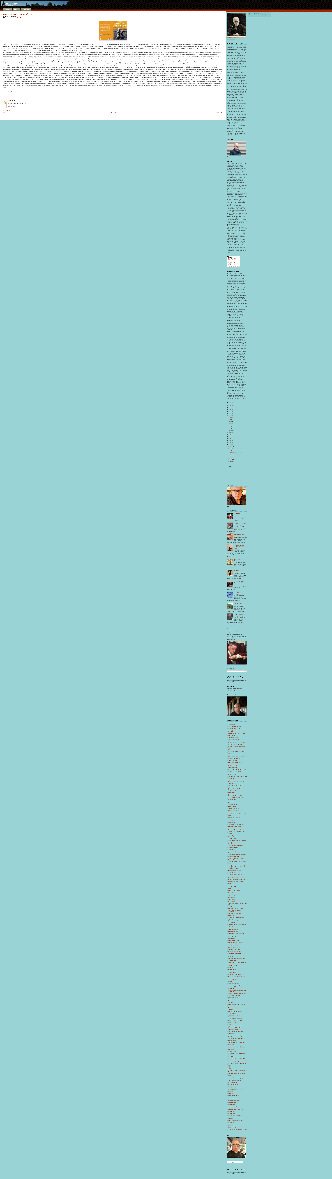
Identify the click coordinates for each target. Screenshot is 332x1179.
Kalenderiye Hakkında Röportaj (235, 908)
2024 (230, 409)
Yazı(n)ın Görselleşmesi (234, 632)
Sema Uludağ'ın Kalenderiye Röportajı (237, 1035)
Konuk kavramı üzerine (233, 946)
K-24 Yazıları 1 (231, 894)
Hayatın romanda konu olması (235, 874)
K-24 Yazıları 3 (231, 896)
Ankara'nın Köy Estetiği (233, 739)
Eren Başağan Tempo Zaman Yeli (236, 824)
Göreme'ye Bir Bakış (233, 847)
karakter (230, 927)
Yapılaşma (230, 1091)
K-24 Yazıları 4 (231, 897)
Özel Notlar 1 (231, 1000)
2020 (230, 417)
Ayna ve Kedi (231, 755)
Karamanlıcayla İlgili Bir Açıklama (236, 933)
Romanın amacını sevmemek (235, 1020)
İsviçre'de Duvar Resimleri (234, 890)
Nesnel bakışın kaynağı (233, 983)
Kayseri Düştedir (232, 938)
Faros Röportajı (231, 835)
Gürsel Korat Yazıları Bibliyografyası (236, 853)
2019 (230, 419)
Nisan (231, 461)
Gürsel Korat (10, 4)
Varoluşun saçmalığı (233, 1084)
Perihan (9, 100)
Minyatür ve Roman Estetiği (234, 974)
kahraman (230, 906)
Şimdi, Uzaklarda (238, 603)
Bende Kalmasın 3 (232, 765)
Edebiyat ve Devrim (232, 804)
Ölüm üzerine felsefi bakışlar (234, 999)
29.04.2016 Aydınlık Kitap (234, 728)
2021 (230, 415)
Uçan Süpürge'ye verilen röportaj (236, 1078)
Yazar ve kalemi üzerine (233, 1095)
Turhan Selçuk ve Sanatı (234, 1077)
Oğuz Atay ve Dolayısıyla (234, 995)
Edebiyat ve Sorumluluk (233, 808)
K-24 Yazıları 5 (231, 899)
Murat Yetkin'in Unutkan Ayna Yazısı (236, 976)
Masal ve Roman (232, 969)
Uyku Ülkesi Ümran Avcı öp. (234, 1080)
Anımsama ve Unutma (233, 737)
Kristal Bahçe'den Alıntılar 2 (234, 953)
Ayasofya (230, 749)
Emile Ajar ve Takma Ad (233, 819)
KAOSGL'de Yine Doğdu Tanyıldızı (236, 917)
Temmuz (232, 457)
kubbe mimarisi (231, 955)
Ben (229, 764)
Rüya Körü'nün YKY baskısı (234, 1027)
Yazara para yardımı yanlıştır (234, 1098)
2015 (230, 428)
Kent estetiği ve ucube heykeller (235, 942)
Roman (230, 1017)
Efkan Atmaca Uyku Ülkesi (234, 810)
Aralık (231, 446)
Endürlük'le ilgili (232, 820)
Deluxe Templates (266, 14)
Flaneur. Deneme (232, 838)
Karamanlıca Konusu (233, 929)
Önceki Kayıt (220, 112)
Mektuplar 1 (237, 570)
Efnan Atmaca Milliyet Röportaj (235, 812)
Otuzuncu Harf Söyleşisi (233, 997)
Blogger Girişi (26, 9)
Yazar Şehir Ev (231, 1093)
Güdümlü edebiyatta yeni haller (235, 851)
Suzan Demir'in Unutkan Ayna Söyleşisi (237, 1046)
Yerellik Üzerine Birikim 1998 (235, 1115)
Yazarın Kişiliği (231, 1104)
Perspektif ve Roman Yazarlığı (235, 1011)
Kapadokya (230, 919)
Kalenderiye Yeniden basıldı (234, 913)
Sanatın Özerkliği (232, 1033)
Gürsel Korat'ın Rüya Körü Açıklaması (237, 854)
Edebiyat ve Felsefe (232, 806)
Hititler (229, 876)
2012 (230, 434)
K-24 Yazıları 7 (231, 901)
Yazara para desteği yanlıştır (234, 1097)
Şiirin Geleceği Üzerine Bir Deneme (236, 1047)
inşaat (229, 883)
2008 (230, 442)
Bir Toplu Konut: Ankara (233, 773)
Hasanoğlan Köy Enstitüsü (234, 872)
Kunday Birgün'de (232, 956)
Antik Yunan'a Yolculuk (233, 741)
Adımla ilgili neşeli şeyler (234, 730)
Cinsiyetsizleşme (232, 783)
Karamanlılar (231, 935)
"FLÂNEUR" (237, 513)
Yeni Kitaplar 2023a (232, 1113)
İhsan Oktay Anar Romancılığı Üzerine (237, 879)
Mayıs (231, 459)
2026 (230, 405)
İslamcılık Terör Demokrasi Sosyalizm (237, 886)
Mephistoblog (256, 15)
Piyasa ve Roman (232, 1013)
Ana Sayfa (113, 112)
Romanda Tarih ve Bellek (240, 523)
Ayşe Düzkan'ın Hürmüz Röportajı (236, 756)
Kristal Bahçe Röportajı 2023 (235, 949)
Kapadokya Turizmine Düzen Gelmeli (237, 924)
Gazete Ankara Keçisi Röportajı (235, 845)
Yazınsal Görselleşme (233, 1106)
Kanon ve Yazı (231, 915)
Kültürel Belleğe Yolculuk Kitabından (236, 958)
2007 (230, 444)
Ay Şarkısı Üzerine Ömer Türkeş (16, 17)
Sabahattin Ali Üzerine (233, 1029)
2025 (230, 407)
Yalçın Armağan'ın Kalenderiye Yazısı (236, 1088)
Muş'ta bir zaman (232, 978)
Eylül (231, 450)
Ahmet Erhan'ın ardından (234, 732)
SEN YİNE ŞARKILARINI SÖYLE (17, 14)
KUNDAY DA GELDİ (238, 614)
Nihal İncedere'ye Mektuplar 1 (235, 985)
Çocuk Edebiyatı (232, 794)
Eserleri (16, 9)
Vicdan (229, 1086)
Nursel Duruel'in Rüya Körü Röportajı (237, 993)
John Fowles (231, 892)
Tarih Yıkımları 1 (232, 1056)
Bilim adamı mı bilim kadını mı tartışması (237, 769)
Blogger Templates (253, 14)
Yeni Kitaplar (231, 1111)
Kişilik (229, 944)
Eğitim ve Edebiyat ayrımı (234, 817)
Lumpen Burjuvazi (232, 965)
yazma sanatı (231, 1108)
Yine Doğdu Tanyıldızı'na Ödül (235, 1120)
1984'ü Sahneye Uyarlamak (234, 726)
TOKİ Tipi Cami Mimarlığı (234, 1061)
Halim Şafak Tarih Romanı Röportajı (236, 865)
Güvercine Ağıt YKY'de (233, 856)
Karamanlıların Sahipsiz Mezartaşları (236, 936)
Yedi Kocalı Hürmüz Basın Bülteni (236, 1109)
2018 (230, 421)
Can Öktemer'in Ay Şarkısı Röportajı (236, 782)
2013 (230, 432)
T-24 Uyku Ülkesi (232, 1051)
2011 (230, 436)
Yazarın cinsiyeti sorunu (233, 1100)
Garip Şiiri (230, 843)
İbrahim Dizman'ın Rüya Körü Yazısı (236, 877)
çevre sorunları (231, 792)
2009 (230, 440)
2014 (230, 430)
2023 (230, 411)
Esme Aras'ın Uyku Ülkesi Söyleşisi (236, 829)
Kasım (231, 448)
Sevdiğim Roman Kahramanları (235, 1037)
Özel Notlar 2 (231, 1002)
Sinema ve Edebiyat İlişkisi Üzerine (236, 1042)
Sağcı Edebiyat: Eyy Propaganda (236, 1031)
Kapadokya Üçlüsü (232, 926)
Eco (229, 803)
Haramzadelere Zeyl (233, 868)
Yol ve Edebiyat (231, 1122)
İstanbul (230, 888)
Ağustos (232, 455)
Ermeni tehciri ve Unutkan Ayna (235, 828)
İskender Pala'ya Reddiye (234, 885)
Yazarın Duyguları (232, 1102)
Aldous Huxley (231, 735)
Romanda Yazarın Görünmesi (235, 1018)
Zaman (229, 1124)
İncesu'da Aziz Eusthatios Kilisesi (236, 881)
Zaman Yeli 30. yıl (232, 1127)
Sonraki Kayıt (6, 112)
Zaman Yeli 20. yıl (232, 1125)
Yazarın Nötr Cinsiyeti (239, 534)
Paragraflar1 (231, 1009)
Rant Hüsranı (237, 592)
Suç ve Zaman (231, 1044)
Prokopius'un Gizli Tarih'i (234, 1015)
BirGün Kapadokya (232, 775)
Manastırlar (230, 967)
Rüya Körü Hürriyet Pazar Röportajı (236, 1026)
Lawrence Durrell (232, 960)
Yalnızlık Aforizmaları (233, 1089)
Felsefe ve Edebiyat (232, 836)
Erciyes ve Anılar (232, 822)
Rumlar (230, 1024)
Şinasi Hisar (231, 1049)
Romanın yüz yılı (232, 1022)
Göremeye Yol (231, 849)
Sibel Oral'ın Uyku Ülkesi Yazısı (235, 1038)
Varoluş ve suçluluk (232, 1082)
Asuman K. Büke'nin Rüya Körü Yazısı (237, 742)
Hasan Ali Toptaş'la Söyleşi (234, 870)
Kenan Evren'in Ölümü (233, 940)
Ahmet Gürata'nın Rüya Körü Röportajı (237, 733)
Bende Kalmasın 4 (232, 767)
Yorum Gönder (6, 110)
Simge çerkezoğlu (232, 1040)
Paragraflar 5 (231, 1007)
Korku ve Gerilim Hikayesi (234, 947)
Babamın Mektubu (232, 760)
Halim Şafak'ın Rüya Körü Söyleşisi (236, 867)
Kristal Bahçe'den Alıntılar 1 (234, 951)
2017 (230, 424)
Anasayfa (7, 9)
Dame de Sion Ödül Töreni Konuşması (237, 796)
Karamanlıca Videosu (233, 931)
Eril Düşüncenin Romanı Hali (235, 826)
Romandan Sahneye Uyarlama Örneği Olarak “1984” (240, 547)
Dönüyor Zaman (232, 801)
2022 (230, 413)
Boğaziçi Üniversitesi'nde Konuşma (236, 780)
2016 (230, 426)
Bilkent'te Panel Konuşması (234, 771)
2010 (230, 438)
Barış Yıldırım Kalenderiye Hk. (235, 762)
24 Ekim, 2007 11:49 (11, 106)
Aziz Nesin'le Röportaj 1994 (234, 758)
